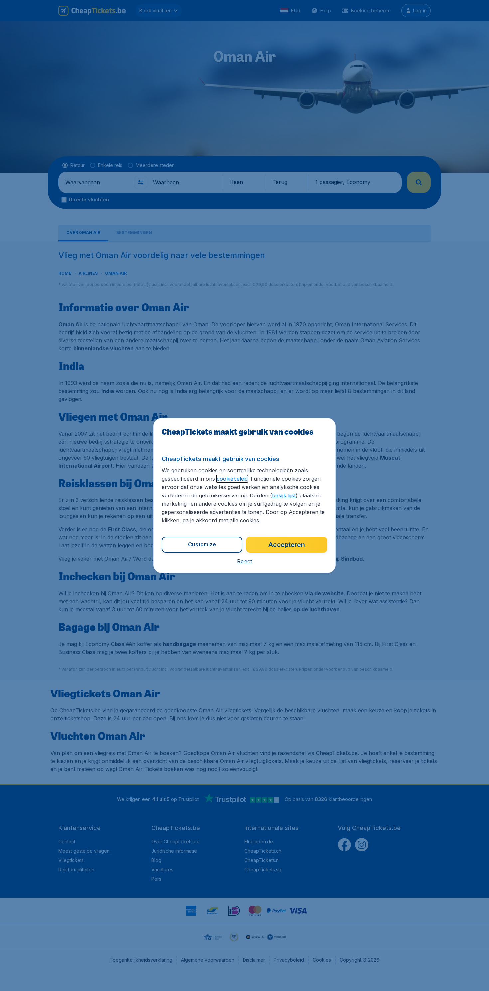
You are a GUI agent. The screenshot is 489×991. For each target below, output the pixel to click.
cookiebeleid (232, 478)
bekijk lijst (284, 495)
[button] (244, 561)
